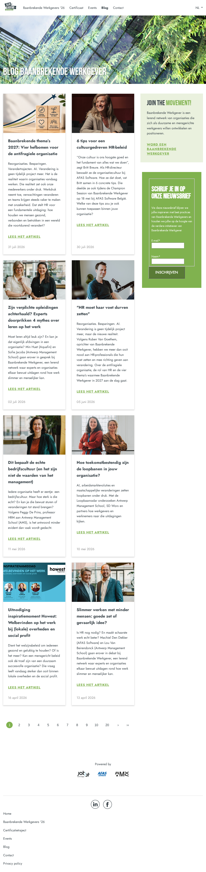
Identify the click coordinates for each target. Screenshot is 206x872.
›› (128, 725)
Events (92, 7)
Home (7, 813)
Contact (118, 7)
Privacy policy (12, 863)
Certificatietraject (14, 830)
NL (198, 8)
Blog (104, 7)
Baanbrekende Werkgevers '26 (24, 821)
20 (107, 725)
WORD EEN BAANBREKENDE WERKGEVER (161, 149)
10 (96, 725)
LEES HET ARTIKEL (24, 237)
